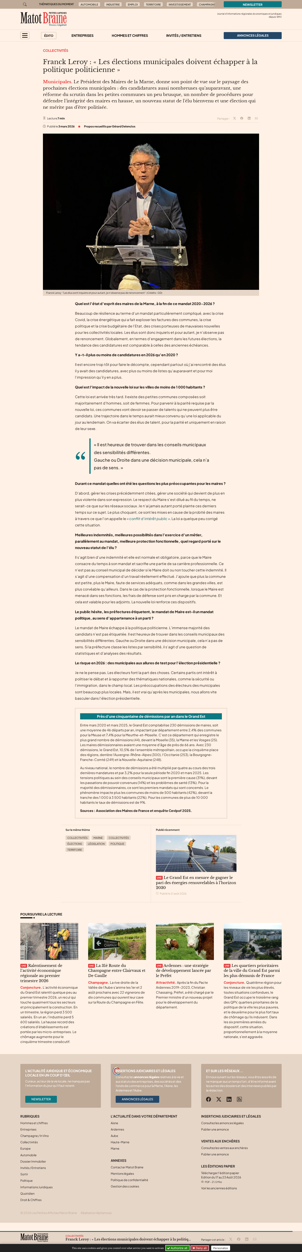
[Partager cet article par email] (256, 118)
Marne (98, 837)
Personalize (220, 1248)
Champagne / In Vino (34, 1136)
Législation (96, 843)
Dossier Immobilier (33, 1161)
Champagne (207, 4)
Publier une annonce (215, 1129)
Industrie (113, 4)
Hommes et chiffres (130, 35)
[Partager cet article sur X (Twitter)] (234, 118)
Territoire (153, 4)
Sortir (24, 1174)
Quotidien (27, 1193)
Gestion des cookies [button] (125, 1186)
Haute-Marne (120, 1142)
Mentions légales (122, 1173)
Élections (74, 843)
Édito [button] (48, 35)
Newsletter (253, 4)
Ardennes (117, 1129)
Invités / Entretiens (183, 35)
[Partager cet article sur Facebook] (241, 118)
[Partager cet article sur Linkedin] (249, 118)
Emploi (133, 4)
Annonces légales (137, 1099)
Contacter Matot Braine (127, 1167)
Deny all (200, 1248)
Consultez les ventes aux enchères (224, 1148)
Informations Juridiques (36, 1187)
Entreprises (82, 35)
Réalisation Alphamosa (96, 1213)
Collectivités (55, 50)
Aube (114, 1136)
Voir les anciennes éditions (219, 1188)
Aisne (114, 1123)
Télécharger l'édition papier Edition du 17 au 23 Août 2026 (221, 1177)
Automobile (89, 4)
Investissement (180, 4)
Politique (117, 843)
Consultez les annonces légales (222, 1123)
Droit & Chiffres (30, 1200)
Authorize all (178, 1248)
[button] (24, 35)
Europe (25, 1148)
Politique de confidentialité (129, 1180)
